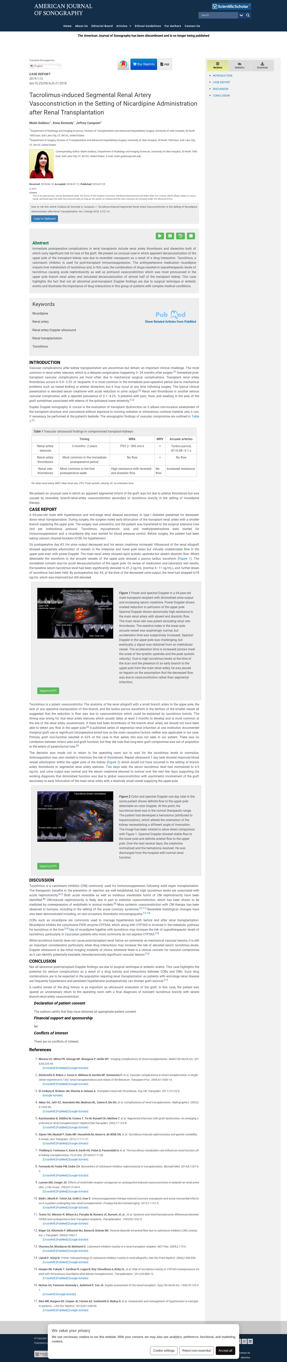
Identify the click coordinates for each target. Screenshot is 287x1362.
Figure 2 (113, 762)
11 (144, 908)
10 (141, 908)
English (38, 65)
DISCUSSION (220, 88)
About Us (81, 26)
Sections (217, 67)
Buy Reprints (145, 64)
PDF (166, 64)
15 (66, 928)
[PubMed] (62, 1068)
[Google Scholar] (78, 1068)
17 (165, 980)
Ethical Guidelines (148, 26)
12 (145, 913)
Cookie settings (164, 1350)
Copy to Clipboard (44, 218)
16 (147, 953)
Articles (121, 26)
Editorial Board (102, 26)
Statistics (239, 67)
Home (67, 26)
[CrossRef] (49, 1068)
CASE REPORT (221, 82)
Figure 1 (184, 558)
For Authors (173, 26)
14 (148, 913)
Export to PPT (48, 690)
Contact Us (192, 26)
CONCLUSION (221, 95)
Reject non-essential (196, 1350)
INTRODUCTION (222, 75)
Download (262, 67)
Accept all (225, 1350)
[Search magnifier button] (248, 15)
